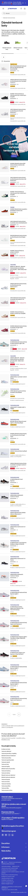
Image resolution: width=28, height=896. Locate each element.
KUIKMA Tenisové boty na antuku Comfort (17, 251)
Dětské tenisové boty (18, 48)
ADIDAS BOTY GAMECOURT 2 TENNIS (18, 408)
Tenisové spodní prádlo (7, 760)
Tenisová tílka (5, 788)
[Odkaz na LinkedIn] (12, 835)
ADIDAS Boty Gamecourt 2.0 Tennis (18, 527)
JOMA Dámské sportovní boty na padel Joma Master (18, 391)
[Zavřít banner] (25, 3)
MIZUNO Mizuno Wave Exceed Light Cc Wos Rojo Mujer (18, 422)
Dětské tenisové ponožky (8, 768)
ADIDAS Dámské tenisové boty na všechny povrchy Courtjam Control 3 (18, 81)
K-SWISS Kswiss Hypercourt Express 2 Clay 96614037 (17, 653)
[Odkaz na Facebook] (2, 835)
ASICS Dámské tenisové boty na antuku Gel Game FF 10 (18, 298)
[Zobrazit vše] (2, 17)
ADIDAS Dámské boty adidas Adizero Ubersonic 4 (18, 513)
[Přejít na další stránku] (19, 714)
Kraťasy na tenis (5, 749)
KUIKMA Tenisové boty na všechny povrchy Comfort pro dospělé (18, 95)
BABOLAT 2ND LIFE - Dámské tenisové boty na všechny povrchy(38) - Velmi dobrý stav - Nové (18, 269)
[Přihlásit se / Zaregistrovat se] (21, 8)
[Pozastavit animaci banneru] (23, 3)
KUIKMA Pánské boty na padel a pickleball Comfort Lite (18, 209)
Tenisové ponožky (6, 757)
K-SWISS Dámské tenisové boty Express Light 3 (18, 593)
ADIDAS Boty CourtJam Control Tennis (18, 377)
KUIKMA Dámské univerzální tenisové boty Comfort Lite (18, 164)
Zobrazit (14, 156)
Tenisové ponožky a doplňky (9, 753)
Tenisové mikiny (5, 773)
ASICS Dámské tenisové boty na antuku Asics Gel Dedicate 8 (18, 222)
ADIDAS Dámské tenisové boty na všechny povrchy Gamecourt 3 (18, 285)
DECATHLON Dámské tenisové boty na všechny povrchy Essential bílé (18, 67)
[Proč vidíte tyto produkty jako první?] (2, 61)
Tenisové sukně (5, 762)
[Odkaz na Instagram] (9, 835)
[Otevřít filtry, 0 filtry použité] (3, 57)
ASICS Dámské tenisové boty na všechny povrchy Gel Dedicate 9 (18, 111)
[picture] (4, 68)
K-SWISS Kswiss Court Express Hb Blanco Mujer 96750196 (18, 543)
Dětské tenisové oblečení (8, 777)
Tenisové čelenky (6, 783)
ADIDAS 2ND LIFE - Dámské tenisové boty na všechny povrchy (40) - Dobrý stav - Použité (17, 360)
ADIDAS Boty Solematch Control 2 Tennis (16, 496)
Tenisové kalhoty (6, 770)
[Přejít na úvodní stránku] (12, 8)
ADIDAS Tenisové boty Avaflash (18, 451)
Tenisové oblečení (6, 751)
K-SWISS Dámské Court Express (16, 480)
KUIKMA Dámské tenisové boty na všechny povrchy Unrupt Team (18, 435)
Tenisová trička (5, 781)
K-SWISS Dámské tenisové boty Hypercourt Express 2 (18, 623)
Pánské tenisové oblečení (8, 775)
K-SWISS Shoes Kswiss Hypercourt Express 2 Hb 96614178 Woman (17, 608)
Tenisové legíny (5, 766)
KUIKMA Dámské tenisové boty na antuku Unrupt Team (18, 326)
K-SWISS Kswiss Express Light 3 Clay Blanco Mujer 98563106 (18, 637)
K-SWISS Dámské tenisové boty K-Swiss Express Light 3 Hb (18, 342)
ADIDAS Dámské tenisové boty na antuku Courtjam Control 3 (18, 464)
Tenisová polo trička (6, 790)
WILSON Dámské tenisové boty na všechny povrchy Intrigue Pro (18, 237)
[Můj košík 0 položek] (25, 8)
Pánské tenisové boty (6, 48)
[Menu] (3, 8)
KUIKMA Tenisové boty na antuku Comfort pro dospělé (17, 312)
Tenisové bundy (5, 779)
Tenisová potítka (5, 786)
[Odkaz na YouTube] (6, 835)
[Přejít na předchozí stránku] (9, 714)
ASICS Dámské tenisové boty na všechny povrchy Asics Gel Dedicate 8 (18, 179)
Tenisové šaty (5, 764)
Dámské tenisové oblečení (8, 755)
